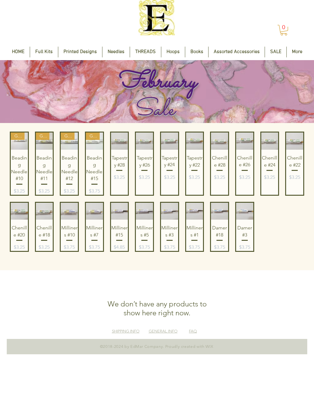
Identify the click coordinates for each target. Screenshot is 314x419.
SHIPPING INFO (126, 331)
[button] (284, 30)
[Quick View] (119, 141)
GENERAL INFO (163, 331)
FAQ (193, 331)
